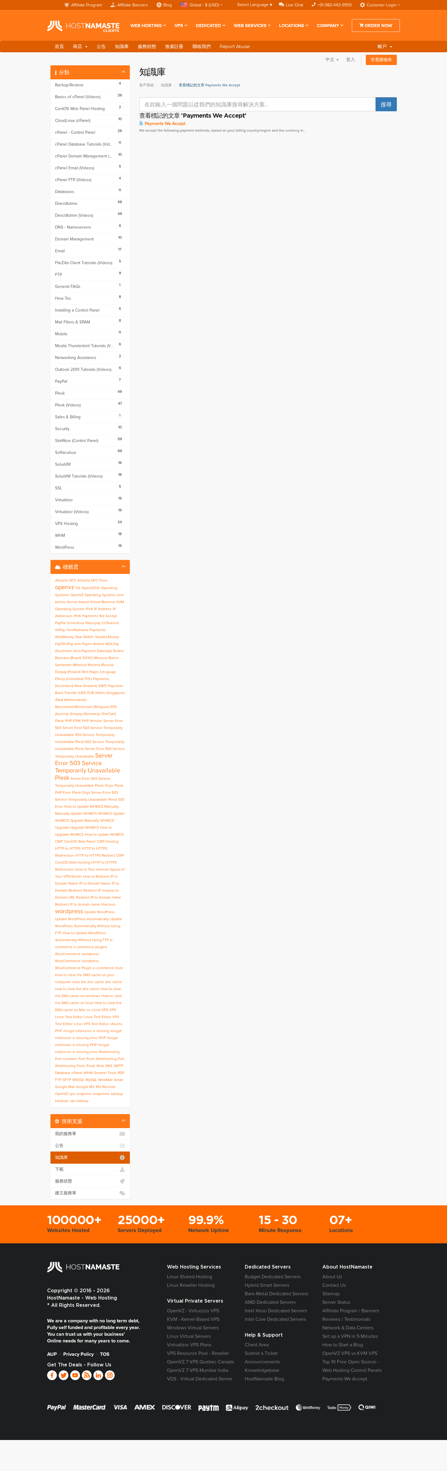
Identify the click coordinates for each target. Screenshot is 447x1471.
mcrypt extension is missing (86, 1031)
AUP (52, 1354)
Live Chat (294, 5)
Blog (167, 5)
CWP (59, 842)
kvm (120, 595)
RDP (121, 1073)
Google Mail (65, 1087)
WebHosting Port (110, 1059)
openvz (64, 587)
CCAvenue (110, 623)
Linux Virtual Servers (189, 1336)
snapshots (101, 1094)
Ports (90, 1059)
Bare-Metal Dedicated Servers (276, 1293)
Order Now (377, 25)
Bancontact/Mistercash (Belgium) (82, 707)
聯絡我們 (201, 46)
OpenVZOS (90, 588)
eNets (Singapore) (110, 693)
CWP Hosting (108, 842)
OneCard (108, 714)
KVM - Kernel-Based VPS (193, 1319)
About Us (332, 1276)
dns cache (113, 982)
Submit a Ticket (261, 1353)
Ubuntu (116, 1024)
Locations (291, 25)
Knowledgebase (262, 1370)
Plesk (59, 721)
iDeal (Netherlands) (70, 700)
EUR (90, 693)
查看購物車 (381, 60)
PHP (58, 1031)
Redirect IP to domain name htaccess (85, 904)
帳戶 (383, 46)
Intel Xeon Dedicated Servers (276, 1310)
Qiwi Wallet (84, 637)
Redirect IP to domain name (98, 898)
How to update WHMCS (104, 835)
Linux (59, 1017)
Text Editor (74, 1017)
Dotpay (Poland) (68, 672)
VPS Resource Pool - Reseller (198, 1353)
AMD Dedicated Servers (270, 1302)
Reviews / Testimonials (346, 1319)
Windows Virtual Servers (193, 1327)
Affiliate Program (86, 5)
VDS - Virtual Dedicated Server (199, 1378)
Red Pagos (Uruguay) (99, 672)
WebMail (105, 1080)
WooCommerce (68, 954)
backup (117, 1094)
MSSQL (78, 1080)
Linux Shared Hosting (189, 1276)
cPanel (76, 1073)
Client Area (257, 1344)
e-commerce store (108, 968)
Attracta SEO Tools (92, 580)
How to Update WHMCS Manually (91, 807)
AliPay (60, 630)
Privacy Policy (78, 1354)
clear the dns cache (88, 982)
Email (90, 1066)
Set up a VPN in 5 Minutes (350, 1336)
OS (77, 588)
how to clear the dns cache (77, 989)
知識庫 (122, 46)
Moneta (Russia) (100, 665)
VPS (179, 25)
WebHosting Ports (70, 1066)
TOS (104, 1354)
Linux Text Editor (97, 1017)
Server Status (336, 1302)
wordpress (69, 911)
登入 (350, 59)
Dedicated (208, 25)
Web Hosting (146, 25)
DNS (109, 1066)
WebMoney (64, 637)
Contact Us (334, 1285)
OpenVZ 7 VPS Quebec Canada (200, 1361)
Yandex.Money (107, 637)
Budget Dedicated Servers (272, 1276)
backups (62, 1101)
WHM (88, 1073)
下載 (59, 1169)
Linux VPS (100, 1010)
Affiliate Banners (132, 5)
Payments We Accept (164, 124)
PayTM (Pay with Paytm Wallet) (79, 644)
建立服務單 (65, 1193)
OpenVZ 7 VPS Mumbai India (197, 1370)
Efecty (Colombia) (69, 679)
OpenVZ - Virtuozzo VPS (193, 1310)
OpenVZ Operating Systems (93, 595)
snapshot (84, 1094)
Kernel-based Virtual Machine (91, 602)
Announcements (262, 1361)
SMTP (118, 1066)
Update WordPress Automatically (82, 919)
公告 (101, 46)
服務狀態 (147, 46)
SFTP (67, 1080)
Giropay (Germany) (85, 714)
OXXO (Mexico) (94, 658)
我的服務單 (65, 1134)
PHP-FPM (73, 721)
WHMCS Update (111, 814)
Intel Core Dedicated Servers (275, 1319)
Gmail (118, 1080)
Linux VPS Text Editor (91, 1024)
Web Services (250, 25)
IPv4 (89, 609)
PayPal (60, 623)
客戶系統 (146, 85)
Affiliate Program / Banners (350, 1310)
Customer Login (382, 5)
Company (328, 25)
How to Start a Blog (342, 1344)
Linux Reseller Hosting (191, 1285)
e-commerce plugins (90, 947)
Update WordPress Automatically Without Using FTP (88, 926)
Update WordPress (99, 912)
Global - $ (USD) (204, 5)
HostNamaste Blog (264, 1378)
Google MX (85, 1087)
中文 (330, 59)
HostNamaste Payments (86, 630)
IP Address (103, 609)
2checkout (75, 623)
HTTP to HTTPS (68, 849)
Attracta (61, 580)
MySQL (91, 1080)
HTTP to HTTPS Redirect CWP (99, 856)
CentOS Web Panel (79, 842)
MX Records (106, 1087)
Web (100, 1066)
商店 (79, 46)
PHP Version (92, 721)
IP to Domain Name (95, 884)
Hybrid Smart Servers (267, 1285)
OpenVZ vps (65, 1094)
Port (81, 1059)
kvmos (60, 602)
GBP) (102, 686)
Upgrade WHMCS (84, 828)
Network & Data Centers (347, 1327)
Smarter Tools (105, 1073)
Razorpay (92, 623)
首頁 (59, 46)
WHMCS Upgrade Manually (77, 821)
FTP (58, 1080)
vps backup (79, 1101)
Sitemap (331, 1293)
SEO (72, 580)
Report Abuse (235, 46)
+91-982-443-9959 (334, 5)
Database (62, 1073)
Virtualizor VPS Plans (189, 1344)
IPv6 (77, 616)
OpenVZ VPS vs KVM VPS (349, 1353)
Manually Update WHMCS (76, 814)
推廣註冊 (174, 46)
